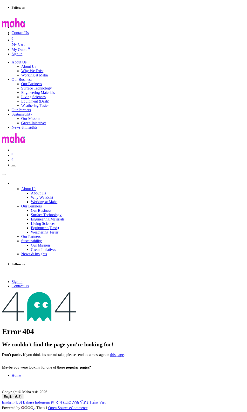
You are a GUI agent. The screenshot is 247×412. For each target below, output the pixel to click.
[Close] (4, 174)
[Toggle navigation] (13, 166)
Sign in (17, 54)
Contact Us (20, 33)
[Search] (58, 28)
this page (117, 355)
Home (16, 375)
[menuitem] (19, 62)
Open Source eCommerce (68, 408)
